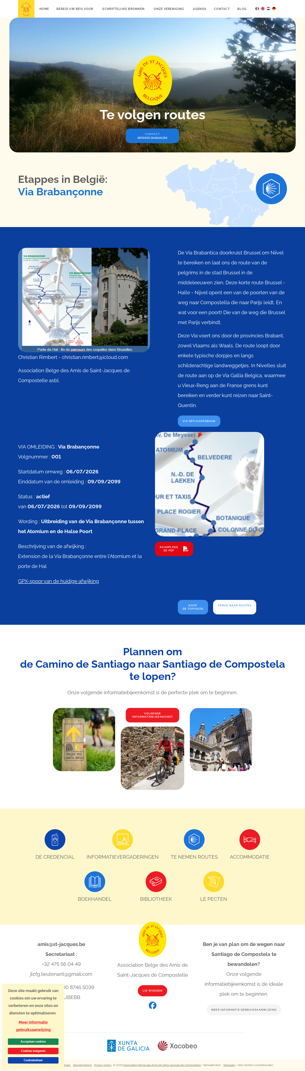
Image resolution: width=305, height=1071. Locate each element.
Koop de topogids (193, 607)
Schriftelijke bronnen (123, 9)
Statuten (65, 1065)
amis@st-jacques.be (61, 944)
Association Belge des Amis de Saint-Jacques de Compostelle (162, 1065)
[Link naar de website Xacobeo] (177, 1046)
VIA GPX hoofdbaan (199, 421)
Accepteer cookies (33, 1041)
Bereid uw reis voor (75, 9)
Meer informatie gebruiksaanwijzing (244, 1009)
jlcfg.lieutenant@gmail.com (61, 974)
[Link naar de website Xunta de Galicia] (132, 1046)
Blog (241, 9)
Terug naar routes (234, 605)
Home (44, 9)
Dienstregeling (82, 1065)
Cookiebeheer (33, 1060)
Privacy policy (102, 1065)
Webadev (229, 1065)
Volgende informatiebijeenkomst (152, 715)
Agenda (199, 9)
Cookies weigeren (33, 1051)
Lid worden (153, 990)
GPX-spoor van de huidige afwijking (58, 581)
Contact (222, 9)
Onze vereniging (169, 9)
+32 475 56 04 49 (61, 964)
